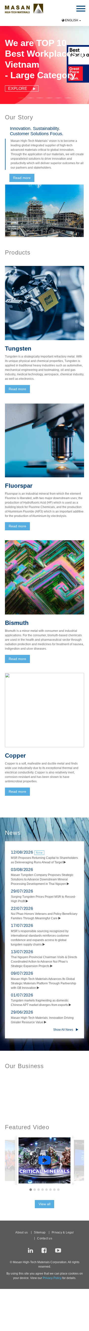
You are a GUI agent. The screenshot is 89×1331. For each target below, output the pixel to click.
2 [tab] (44, 1106)
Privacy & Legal (63, 1232)
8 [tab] (58, 1189)
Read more (22, 178)
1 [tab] (40, 1106)
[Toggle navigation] (80, 8)
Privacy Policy (52, 1278)
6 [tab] (50, 1189)
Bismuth (17, 622)
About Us (13, 1100)
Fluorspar (18, 485)
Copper (15, 755)
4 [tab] (42, 1189)
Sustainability (56, 1100)
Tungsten (18, 348)
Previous (7, 64)
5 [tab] (46, 1189)
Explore (21, 88)
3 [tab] (48, 1106)
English (71, 20)
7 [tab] (54, 1189)
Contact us (44, 1238)
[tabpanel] (44, 64)
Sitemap (39, 1232)
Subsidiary (33, 1100)
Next (81, 64)
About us (21, 1232)
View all (44, 1204)
